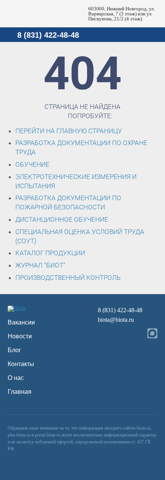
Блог (14, 350)
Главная (19, 391)
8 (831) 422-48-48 (48, 35)
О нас (16, 378)
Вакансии (21, 322)
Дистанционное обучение (61, 219)
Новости (20, 336)
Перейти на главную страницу (68, 131)
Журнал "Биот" (40, 265)
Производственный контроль (67, 277)
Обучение (32, 164)
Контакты (21, 364)
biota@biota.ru (116, 319)
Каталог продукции (50, 253)
